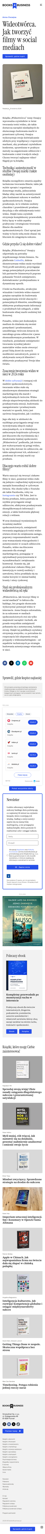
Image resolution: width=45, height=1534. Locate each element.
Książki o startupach (9, 1454)
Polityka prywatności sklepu (12, 1509)
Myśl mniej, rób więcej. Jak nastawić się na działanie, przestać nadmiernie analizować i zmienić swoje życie (22, 1140)
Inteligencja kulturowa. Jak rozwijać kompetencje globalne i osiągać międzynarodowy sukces (22, 1305)
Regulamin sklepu (9, 1504)
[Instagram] (4, 1424)
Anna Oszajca (9, 17)
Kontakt (5, 1498)
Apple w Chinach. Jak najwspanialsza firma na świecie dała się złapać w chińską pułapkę (22, 1262)
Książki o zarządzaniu (10, 1457)
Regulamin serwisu (9, 1501)
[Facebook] (9, 1424)
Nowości (6, 1479)
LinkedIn (19, 260)
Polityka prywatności (10, 1506)
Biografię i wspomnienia (11, 1462)
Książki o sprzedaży (9, 1452)
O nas (5, 1496)
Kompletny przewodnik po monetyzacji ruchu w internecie (22, 997)
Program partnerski (9, 1513)
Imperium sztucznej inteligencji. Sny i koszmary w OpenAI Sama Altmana (22, 1219)
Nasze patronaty (8, 1484)
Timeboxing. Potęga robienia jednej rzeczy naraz (20, 1386)
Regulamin (20, 850)
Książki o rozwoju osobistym (12, 1449)
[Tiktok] (18, 1424)
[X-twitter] (13, 1424)
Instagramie (9, 495)
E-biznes (6, 1465)
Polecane (6, 1482)
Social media (7, 1470)
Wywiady (6, 1487)
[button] (5, 663)
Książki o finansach (9, 1442)
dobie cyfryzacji (13, 380)
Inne (4, 1472)
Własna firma (7, 1467)
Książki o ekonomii (9, 1439)
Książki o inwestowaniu (10, 1444)
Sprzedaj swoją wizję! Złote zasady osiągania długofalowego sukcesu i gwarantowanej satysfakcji (22, 1093)
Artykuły (5, 1489)
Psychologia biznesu (10, 1459)
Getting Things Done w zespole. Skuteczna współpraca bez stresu (22, 1347)
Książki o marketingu (10, 1447)
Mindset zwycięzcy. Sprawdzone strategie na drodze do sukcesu (22, 1181)
